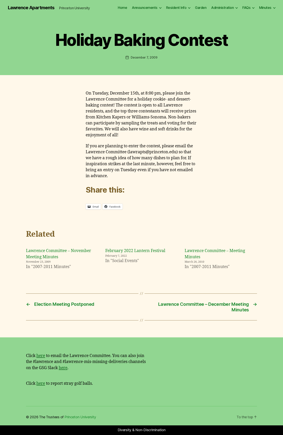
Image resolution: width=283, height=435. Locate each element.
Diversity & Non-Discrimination (142, 430)
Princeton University (80, 417)
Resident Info (176, 8)
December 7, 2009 (144, 57)
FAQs (246, 8)
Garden (200, 8)
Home (122, 8)
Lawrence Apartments (31, 7)
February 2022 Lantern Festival (135, 250)
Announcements (144, 8)
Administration (222, 8)
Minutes (265, 8)
